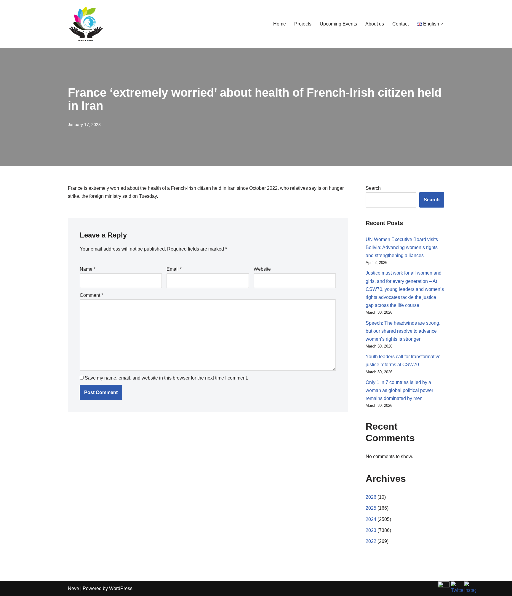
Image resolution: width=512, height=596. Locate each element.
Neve (73, 588)
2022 (371, 541)
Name (87, 269)
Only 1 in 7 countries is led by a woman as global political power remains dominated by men (399, 390)
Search (373, 188)
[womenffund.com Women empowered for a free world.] (85, 23)
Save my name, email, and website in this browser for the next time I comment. (166, 377)
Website (262, 269)
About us (374, 23)
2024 (371, 519)
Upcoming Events (338, 23)
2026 (371, 497)
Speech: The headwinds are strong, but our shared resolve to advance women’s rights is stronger (403, 331)
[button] (442, 24)
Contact (400, 23)
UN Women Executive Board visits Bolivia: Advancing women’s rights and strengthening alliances (402, 247)
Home (279, 23)
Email (174, 269)
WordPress (120, 588)
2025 (371, 508)
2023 (371, 530)
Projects (302, 23)
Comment (91, 295)
